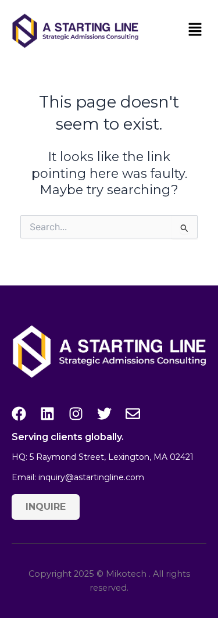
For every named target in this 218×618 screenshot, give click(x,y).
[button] (194, 31)
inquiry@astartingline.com (91, 477)
